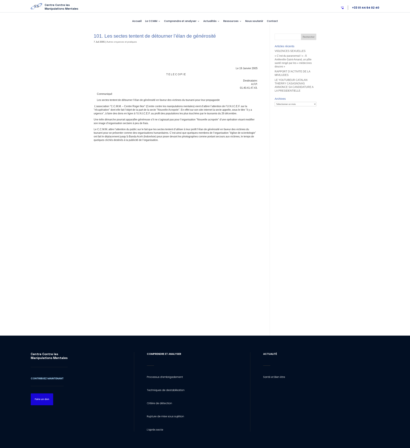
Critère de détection (159, 403)
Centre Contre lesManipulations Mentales (49, 356)
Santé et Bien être (274, 377)
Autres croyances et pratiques (122, 42)
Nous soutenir (254, 21)
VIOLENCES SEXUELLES (290, 51)
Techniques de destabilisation (165, 390)
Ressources (230, 21)
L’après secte (155, 430)
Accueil (137, 21)
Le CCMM (151, 21)
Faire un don (42, 399)
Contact (272, 21)
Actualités (210, 21)
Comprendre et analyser (180, 21)
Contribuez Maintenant (47, 378)
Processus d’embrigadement (165, 377)
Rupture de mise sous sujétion (165, 416)
